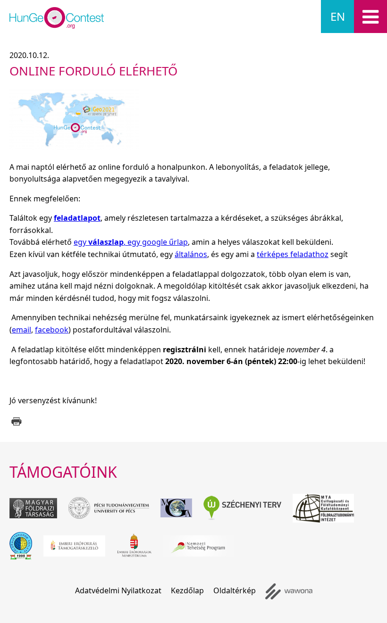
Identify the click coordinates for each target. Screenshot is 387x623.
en (337, 16)
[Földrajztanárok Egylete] (20, 546)
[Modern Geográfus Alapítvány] (176, 507)
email (21, 329)
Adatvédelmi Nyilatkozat (118, 590)
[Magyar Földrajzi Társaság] (33, 508)
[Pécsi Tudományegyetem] (108, 508)
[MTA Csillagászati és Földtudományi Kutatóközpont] (323, 508)
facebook (51, 329)
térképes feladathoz (292, 254)
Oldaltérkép (234, 590)
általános (191, 254)
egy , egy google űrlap (131, 242)
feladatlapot (77, 218)
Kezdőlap (187, 590)
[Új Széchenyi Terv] (242, 508)
